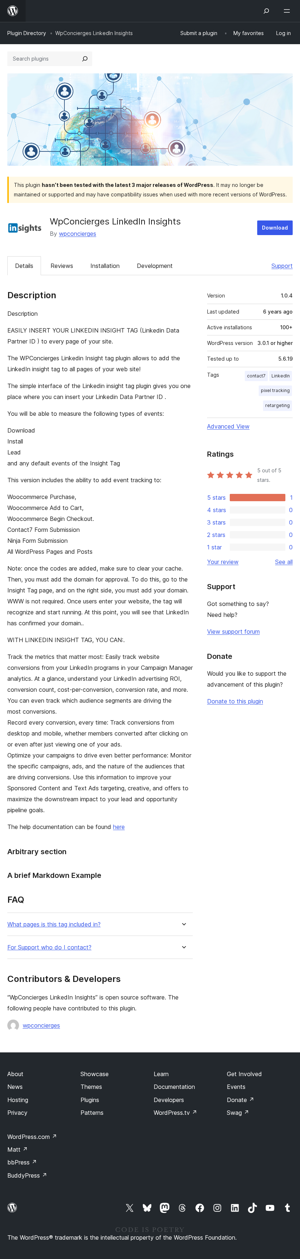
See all (284, 561)
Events (236, 1086)
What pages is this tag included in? (54, 924)
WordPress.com (32, 1136)
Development (155, 265)
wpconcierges (77, 233)
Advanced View (228, 426)
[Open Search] (266, 11)
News (15, 1086)
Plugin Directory (26, 33)
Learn (161, 1074)
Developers (169, 1099)
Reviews (61, 265)
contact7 (256, 376)
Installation (105, 265)
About (15, 1074)
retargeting (277, 405)
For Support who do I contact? (49, 947)
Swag (238, 1112)
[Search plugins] (85, 58)
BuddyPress (27, 1175)
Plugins (89, 1099)
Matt (17, 1149)
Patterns (92, 1112)
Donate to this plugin (235, 701)
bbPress (22, 1162)
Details (24, 265)
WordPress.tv (175, 1112)
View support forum (233, 631)
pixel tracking (275, 390)
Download (275, 227)
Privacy (17, 1112)
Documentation (174, 1086)
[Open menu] (288, 11)
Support (282, 265)
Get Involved (244, 1074)
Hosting (17, 1099)
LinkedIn (280, 376)
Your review (223, 561)
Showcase (94, 1074)
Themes (91, 1086)
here (119, 826)
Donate (240, 1099)
